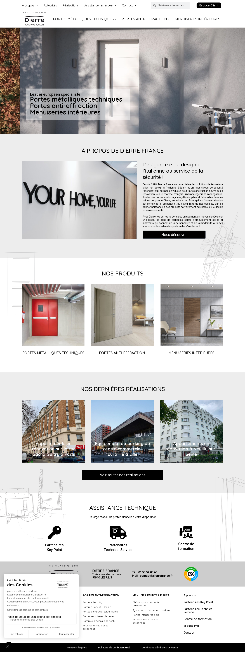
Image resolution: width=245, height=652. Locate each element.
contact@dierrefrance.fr (156, 575)
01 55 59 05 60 (147, 572)
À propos (28, 5)
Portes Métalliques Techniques (83, 19)
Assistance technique (98, 5)
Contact (127, 5)
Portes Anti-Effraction (144, 19)
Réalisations (71, 5)
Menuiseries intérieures (197, 19)
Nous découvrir (174, 234)
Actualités (50, 5)
